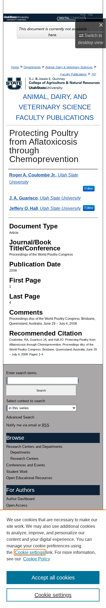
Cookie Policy (36, 559)
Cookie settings (30, 552)
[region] (53, 559)
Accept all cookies (53, 578)
